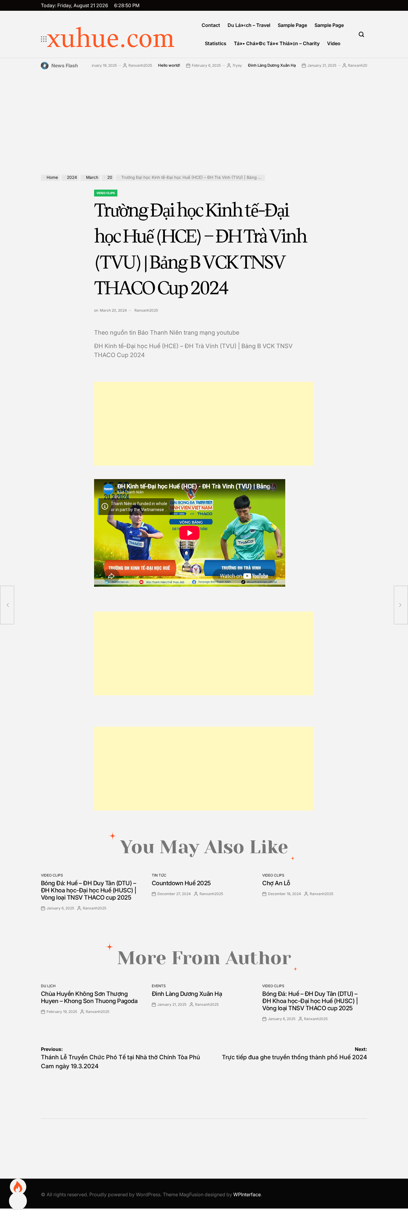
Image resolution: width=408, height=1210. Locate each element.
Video (333, 43)
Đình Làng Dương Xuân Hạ (252, 65)
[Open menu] (44, 39)
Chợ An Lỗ (276, 883)
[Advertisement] (204, 118)
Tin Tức (159, 875)
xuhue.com (111, 39)
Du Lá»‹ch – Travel (249, 25)
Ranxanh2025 (120, 65)
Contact (211, 25)
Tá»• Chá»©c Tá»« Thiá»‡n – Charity (277, 43)
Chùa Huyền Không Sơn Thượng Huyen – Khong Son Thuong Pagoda (89, 997)
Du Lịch (48, 986)
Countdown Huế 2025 (181, 883)
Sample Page (292, 25)
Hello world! (149, 65)
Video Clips (105, 193)
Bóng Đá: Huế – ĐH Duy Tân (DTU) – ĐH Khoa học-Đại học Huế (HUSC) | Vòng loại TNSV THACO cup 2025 (88, 890)
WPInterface (247, 1194)
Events (159, 986)
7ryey (217, 65)
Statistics (215, 43)
